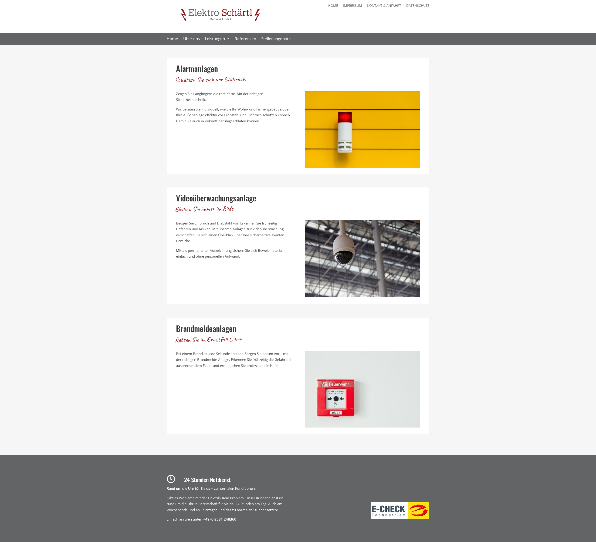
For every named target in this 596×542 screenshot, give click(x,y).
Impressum (352, 6)
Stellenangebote (276, 39)
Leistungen (215, 39)
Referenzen (245, 39)
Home (333, 6)
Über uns (191, 39)
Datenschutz (417, 6)
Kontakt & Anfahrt (384, 6)
